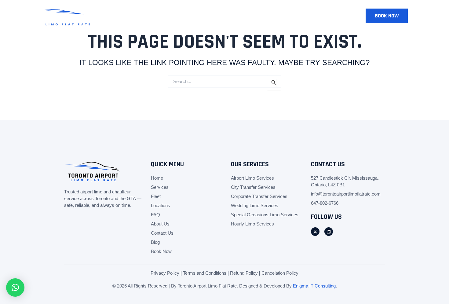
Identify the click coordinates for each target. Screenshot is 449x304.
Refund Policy (244, 273)
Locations (246, 15)
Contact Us (317, 15)
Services (189, 15)
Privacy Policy (165, 273)
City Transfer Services (253, 187)
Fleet (217, 15)
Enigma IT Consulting (314, 285)
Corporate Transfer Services (259, 196)
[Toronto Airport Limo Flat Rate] (67, 15)
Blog (348, 15)
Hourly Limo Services (252, 223)
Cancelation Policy (279, 273)
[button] (387, 16)
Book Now (161, 251)
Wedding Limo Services (254, 205)
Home (162, 15)
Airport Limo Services (252, 178)
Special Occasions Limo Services (264, 214)
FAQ (155, 214)
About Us (281, 15)
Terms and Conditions (204, 273)
